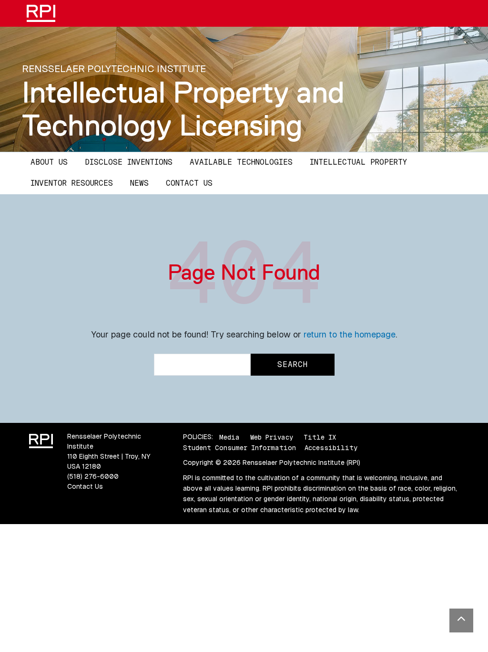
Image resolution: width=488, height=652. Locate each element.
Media (229, 436)
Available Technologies (241, 162)
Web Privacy (271, 436)
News (139, 183)
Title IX (320, 436)
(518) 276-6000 (93, 476)
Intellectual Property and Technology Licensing (183, 108)
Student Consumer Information (239, 447)
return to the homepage (350, 334)
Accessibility (331, 447)
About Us (49, 162)
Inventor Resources (71, 183)
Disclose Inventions (129, 162)
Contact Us (189, 183)
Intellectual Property (358, 162)
